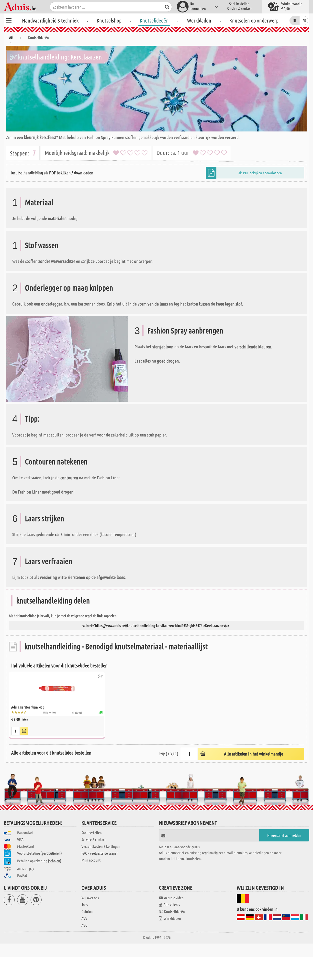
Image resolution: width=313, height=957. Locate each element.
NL (295, 20)
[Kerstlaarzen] (156, 88)
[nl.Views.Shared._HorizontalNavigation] (11, 38)
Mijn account (91, 860)
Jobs (84, 904)
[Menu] (8, 19)
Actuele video (173, 897)
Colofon (87, 911)
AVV (84, 918)
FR (304, 20)
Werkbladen (199, 20)
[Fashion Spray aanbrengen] (67, 358)
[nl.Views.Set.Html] (100, 676)
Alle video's (172, 904)
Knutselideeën (154, 20)
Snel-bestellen (239, 3)
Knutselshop (109, 20)
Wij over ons (90, 897)
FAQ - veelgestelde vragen (99, 853)
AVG (84, 925)
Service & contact (239, 8)
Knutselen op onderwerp (254, 20)
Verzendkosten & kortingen (100, 846)
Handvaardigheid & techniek (50, 20)
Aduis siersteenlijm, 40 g (28, 707)
